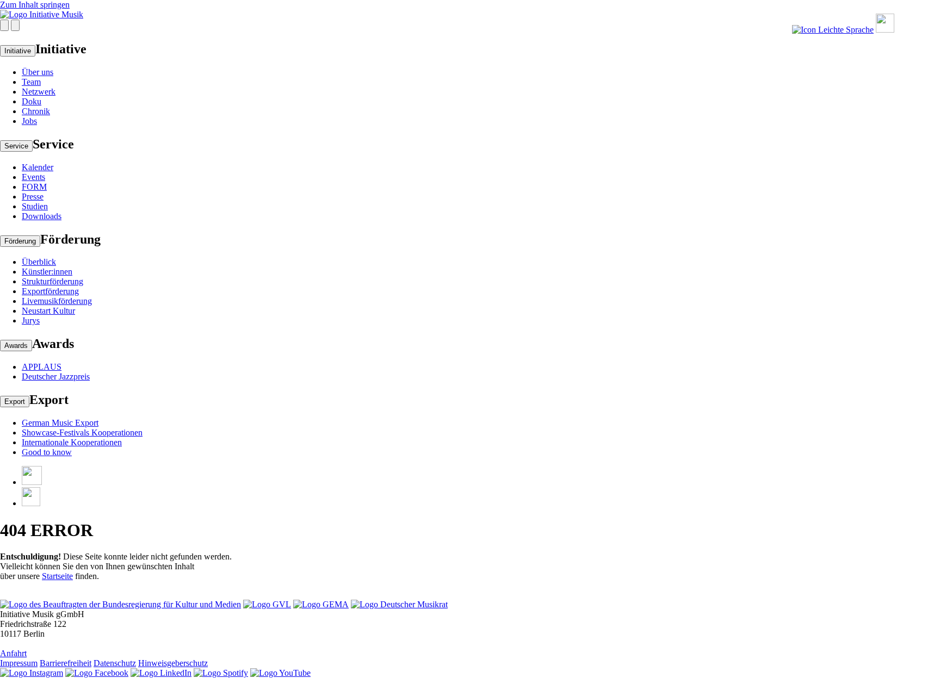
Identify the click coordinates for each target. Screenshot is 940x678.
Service (16, 146)
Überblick (39, 261)
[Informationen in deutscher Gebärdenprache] (885, 29)
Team (31, 81)
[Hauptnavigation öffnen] (4, 25)
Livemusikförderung (57, 301)
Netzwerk (38, 91)
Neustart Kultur (48, 310)
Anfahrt (13, 653)
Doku (31, 101)
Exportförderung (50, 291)
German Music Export (60, 422)
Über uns (37, 72)
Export (14, 401)
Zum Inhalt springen (35, 4)
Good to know (47, 452)
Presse (33, 196)
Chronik (36, 111)
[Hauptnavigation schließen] (15, 25)
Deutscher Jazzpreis (56, 376)
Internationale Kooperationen (72, 442)
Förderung (20, 241)
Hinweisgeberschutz (173, 663)
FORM (34, 186)
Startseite (57, 576)
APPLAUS (41, 366)
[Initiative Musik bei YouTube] (280, 672)
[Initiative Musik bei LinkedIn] (161, 672)
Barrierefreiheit (65, 663)
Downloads (41, 216)
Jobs (29, 121)
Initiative (17, 51)
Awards (16, 345)
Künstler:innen (47, 271)
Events (33, 177)
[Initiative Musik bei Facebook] (96, 672)
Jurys (31, 320)
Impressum (19, 663)
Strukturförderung (52, 281)
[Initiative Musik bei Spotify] (221, 672)
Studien (35, 206)
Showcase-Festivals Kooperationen (82, 432)
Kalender (37, 167)
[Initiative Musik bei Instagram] (31, 672)
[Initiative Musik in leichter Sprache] (833, 29)
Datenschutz (115, 663)
